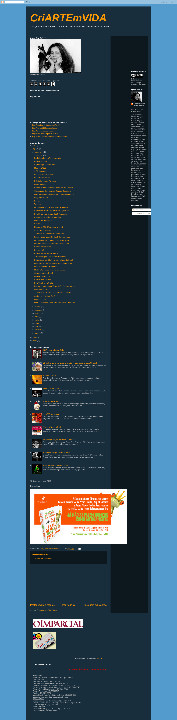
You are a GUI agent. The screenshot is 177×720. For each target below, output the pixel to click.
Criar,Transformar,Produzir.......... (140, 106)
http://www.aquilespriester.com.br (44, 131)
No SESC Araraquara (42, 178)
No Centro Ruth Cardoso (43, 175)
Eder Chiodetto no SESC (43, 283)
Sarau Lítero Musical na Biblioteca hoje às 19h (51, 211)
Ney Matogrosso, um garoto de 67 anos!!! (58, 440)
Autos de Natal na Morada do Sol (55, 465)
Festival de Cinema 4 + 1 (43, 221)
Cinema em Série (40, 161)
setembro (39, 310)
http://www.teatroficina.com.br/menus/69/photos (50, 137)
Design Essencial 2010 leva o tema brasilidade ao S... (54, 260)
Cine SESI (38, 224)
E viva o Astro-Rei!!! (50, 376)
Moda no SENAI (40, 299)
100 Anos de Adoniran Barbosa (54, 350)
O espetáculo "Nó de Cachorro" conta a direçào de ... (54, 263)
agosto (38, 313)
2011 (35, 146)
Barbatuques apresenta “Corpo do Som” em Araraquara (54, 286)
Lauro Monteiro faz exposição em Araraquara (51, 207)
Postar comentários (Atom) (47, 610)
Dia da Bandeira (40, 184)
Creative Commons (138, 85)
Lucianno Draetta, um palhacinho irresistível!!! (51, 244)
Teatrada (37, 204)
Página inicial (69, 605)
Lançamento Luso (41, 198)
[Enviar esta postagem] (79, 549)
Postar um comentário (43, 559)
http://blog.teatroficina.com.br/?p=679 (46, 125)
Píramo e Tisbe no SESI (52, 427)
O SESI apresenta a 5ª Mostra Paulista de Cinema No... (55, 303)
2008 (35, 341)
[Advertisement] (68, 584)
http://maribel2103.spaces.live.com (45, 128)
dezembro (39, 152)
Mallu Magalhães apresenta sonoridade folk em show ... (55, 194)
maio (37, 323)
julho (37, 317)
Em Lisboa (38, 201)
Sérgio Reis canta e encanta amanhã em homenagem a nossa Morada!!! (70, 363)
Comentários (139, 214)
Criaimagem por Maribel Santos (46, 253)
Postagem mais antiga (95, 605)
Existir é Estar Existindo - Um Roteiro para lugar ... (53, 237)
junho (37, 320)
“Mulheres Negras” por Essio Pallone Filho (50, 257)
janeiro (37, 333)
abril (37, 327)
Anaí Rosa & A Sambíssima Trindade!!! (49, 234)
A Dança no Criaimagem (43, 230)
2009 (35, 337)
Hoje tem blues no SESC (43, 276)
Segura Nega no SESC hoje (44, 165)
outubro (38, 307)
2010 (35, 149)
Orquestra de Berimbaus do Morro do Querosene (52, 191)
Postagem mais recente (42, 605)
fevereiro (38, 330)
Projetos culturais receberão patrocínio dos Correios (53, 188)
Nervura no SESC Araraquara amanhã (48, 227)
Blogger (99, 658)
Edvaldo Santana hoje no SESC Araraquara (50, 214)
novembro (39, 155)
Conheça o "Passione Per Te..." (46, 296)
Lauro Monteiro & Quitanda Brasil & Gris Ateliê (51, 240)
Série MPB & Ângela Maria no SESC (57, 453)
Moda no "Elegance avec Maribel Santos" (50, 270)
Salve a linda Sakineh (42, 280)
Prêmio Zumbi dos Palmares (45, 181)
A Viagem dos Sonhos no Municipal (47, 217)
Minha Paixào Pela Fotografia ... (46, 266)
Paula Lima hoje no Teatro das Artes (48, 158)
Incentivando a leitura (42, 290)
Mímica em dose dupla (51, 388)
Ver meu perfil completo (136, 200)
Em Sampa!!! (39, 250)
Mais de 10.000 (40, 168)
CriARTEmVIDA (68, 18)
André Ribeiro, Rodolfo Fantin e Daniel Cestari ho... (53, 293)
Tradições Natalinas (50, 401)
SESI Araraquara (40, 171)
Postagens (138, 210)
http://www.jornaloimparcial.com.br (45, 134)
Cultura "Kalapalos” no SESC (45, 247)
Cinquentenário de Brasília (44, 273)
